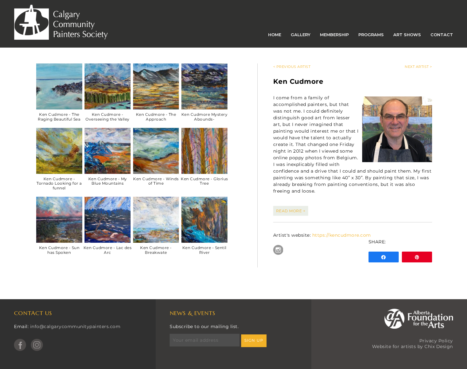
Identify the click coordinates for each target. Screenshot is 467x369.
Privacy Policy (436, 341)
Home (274, 34)
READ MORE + (291, 210)
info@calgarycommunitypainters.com (75, 326)
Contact (441, 34)
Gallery (300, 34)
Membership (334, 34)
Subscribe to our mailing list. (204, 326)
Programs (371, 34)
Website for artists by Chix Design (412, 346)
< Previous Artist (292, 66)
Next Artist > (418, 66)
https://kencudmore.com (341, 235)
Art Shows (407, 34)
